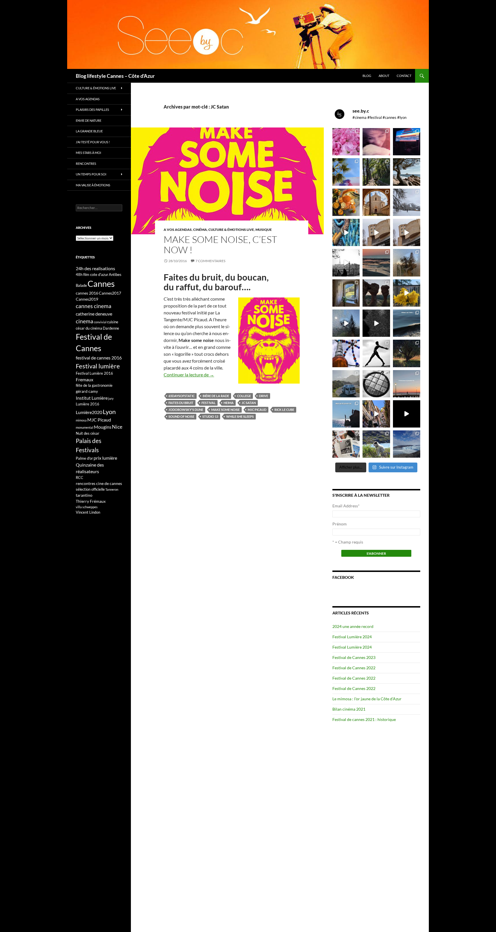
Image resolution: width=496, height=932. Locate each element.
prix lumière (105, 458)
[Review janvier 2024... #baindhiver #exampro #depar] (346, 414)
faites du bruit (180, 403)
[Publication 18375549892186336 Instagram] (346, 232)
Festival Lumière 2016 (94, 373)
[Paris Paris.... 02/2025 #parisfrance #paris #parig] (376, 232)
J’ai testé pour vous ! (93, 142)
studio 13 (210, 416)
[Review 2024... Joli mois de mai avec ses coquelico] (406, 353)
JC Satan (249, 403)
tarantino (84, 495)
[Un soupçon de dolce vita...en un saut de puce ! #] (376, 414)
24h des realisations (95, 268)
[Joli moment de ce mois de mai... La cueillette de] (346, 141)
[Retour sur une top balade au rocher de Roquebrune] (376, 293)
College (244, 396)
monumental (84, 427)
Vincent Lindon (88, 512)
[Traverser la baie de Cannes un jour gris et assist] (376, 202)
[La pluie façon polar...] (376, 323)
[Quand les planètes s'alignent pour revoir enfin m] (406, 262)
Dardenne (111, 328)
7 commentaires (210, 261)
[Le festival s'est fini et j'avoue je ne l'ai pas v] (376, 141)
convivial (100, 322)
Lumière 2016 (87, 404)
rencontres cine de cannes (99, 483)
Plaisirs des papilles (92, 109)
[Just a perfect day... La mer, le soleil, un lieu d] (376, 262)
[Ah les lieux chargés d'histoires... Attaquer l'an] (346, 293)
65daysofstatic (181, 396)
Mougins (102, 427)
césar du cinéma (89, 328)
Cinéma (200, 229)
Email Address (346, 505)
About (384, 76)
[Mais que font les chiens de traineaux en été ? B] (376, 444)
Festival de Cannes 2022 (353, 667)
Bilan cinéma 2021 (348, 709)
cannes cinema (93, 306)
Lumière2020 (89, 412)
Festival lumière (98, 366)
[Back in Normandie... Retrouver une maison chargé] (346, 323)
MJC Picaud (257, 409)
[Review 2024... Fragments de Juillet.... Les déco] (346, 353)
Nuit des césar (87, 433)
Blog (367, 76)
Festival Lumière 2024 (352, 636)
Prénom (339, 523)
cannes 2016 (87, 293)
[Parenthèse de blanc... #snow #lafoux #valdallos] (406, 202)
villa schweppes (87, 507)
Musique (263, 229)
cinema (84, 321)
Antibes (115, 274)
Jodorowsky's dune (185, 409)
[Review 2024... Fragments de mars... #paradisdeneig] (376, 383)
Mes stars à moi (88, 152)
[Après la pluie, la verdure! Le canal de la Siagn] (376, 171)
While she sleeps (240, 416)
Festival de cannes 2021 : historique (364, 719)
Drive (263, 396)
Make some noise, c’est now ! (220, 244)
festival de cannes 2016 (99, 357)
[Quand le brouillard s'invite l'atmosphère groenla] (406, 444)
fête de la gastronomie (94, 385)
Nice (117, 427)
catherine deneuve (94, 313)
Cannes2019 (87, 299)
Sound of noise (181, 416)
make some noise (225, 409)
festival (209, 403)
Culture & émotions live (231, 229)
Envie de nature (88, 120)
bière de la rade (216, 396)
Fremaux (84, 379)
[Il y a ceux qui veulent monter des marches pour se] (406, 141)
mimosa (81, 420)
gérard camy (87, 391)
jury (111, 398)
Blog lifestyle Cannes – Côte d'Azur (115, 76)
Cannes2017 (110, 293)
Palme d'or (84, 458)
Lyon (109, 411)
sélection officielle (90, 489)
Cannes (101, 284)
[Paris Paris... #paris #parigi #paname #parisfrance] (406, 232)
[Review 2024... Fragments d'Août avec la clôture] (406, 323)
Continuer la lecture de (189, 374)
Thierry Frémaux (91, 501)
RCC (79, 477)
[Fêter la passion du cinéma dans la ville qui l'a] (346, 444)
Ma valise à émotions (93, 185)
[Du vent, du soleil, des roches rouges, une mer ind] (406, 171)
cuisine (112, 322)
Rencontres (86, 163)
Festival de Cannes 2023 (353, 657)
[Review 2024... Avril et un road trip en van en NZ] (346, 383)
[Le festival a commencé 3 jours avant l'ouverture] (346, 171)
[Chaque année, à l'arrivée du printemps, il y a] (346, 202)
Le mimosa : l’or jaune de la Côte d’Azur (367, 698)
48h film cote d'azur (92, 274)
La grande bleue (89, 131)
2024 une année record (352, 626)
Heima (229, 403)
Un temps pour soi (91, 174)
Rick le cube (284, 409)
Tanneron (111, 489)
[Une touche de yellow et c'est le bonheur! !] (406, 293)
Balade (81, 285)
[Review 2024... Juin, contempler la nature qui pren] (376, 353)
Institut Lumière (92, 398)
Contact (404, 76)
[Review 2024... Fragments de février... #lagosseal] (406, 383)
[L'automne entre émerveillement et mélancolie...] (406, 414)
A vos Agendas (178, 229)
